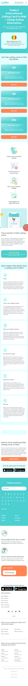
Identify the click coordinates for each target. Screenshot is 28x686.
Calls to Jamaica (5, 607)
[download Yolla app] (8, 470)
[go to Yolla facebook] (8, 611)
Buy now (14, 84)
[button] (19, 3)
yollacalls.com (5, 543)
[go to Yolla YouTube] (19, 611)
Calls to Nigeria (4, 596)
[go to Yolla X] (16, 611)
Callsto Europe (4, 629)
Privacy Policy (14, 677)
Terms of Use (14, 674)
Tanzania (17, 518)
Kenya (3, 520)
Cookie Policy (14, 671)
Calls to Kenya (4, 600)
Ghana (17, 515)
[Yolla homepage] (5, 2)
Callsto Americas (18, 631)
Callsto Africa (4, 631)
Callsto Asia (17, 629)
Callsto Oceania (5, 634)
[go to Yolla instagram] (12, 611)
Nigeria (3, 515)
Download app (9, 572)
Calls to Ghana (4, 602)
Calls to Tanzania (5, 604)
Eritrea (3, 518)
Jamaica (17, 520)
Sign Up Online (14, 459)
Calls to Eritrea (4, 598)
